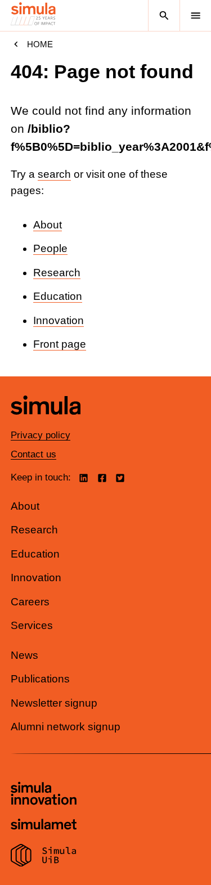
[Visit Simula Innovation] (44, 794)
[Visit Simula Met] (44, 826)
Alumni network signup (65, 727)
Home (40, 44)
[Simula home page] (45, 423)
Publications (40, 679)
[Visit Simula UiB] (44, 857)
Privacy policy (40, 435)
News (24, 655)
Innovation (58, 320)
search (54, 174)
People (50, 248)
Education (57, 296)
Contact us (33, 454)
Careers (30, 602)
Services (32, 625)
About (47, 225)
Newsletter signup (54, 703)
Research (56, 272)
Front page (59, 344)
